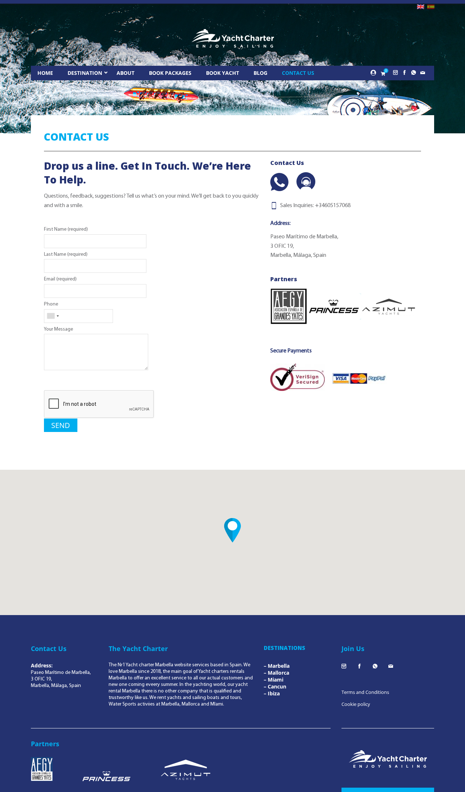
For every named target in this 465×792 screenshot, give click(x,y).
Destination (85, 72)
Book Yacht (222, 72)
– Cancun (275, 686)
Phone (51, 304)
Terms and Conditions (365, 692)
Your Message (58, 329)
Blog (260, 72)
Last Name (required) (66, 254)
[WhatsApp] (279, 182)
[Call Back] (305, 181)
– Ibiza (272, 693)
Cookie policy (355, 704)
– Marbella (277, 665)
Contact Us (298, 72)
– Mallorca (276, 672)
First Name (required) (66, 229)
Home (45, 72)
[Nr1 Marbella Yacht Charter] (232, 38)
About (125, 72)
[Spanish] (430, 7)
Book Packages (170, 72)
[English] (420, 7)
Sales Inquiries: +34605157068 (315, 206)
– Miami (273, 679)
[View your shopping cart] (383, 73)
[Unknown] (52, 316)
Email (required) (60, 279)
